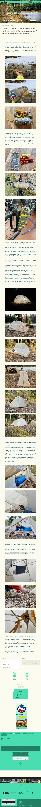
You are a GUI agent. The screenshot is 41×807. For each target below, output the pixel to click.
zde (11, 549)
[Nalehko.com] (20, 792)
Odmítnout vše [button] (8, 803)
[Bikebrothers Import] (27, 792)
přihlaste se (16, 733)
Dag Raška (7, 25)
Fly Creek (21, 42)
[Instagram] (21, 687)
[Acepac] (35, 792)
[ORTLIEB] (13, 792)
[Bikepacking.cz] (4, 2)
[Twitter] (23, 687)
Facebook (33, 2)
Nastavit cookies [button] (9, 799)
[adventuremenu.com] (6, 792)
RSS (39, 2)
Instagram (35, 2)
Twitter (36, 2)
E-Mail (38, 2)
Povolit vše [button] (9, 801)
